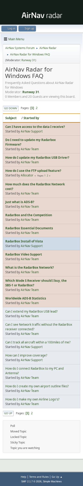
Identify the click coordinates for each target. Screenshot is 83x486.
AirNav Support (32, 131)
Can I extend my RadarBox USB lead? (31, 311)
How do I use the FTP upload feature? (33, 171)
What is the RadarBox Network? (29, 267)
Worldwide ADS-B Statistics (25, 298)
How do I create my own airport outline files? (37, 386)
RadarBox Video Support (23, 254)
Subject (11, 118)
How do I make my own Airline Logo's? (32, 399)
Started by (31, 118)
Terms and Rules (39, 476)
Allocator (27, 175)
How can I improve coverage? (26, 355)
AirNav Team (30, 149)
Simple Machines (52, 481)
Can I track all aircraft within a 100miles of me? (38, 342)
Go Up (8, 413)
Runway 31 (28, 60)
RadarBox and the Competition (28, 215)
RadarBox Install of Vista (24, 241)
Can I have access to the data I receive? (35, 127)
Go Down (10, 108)
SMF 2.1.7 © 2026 (31, 481)
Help (23, 476)
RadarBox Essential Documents (29, 228)
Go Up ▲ (57, 476)
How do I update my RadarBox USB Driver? (37, 157)
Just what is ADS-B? (19, 202)
